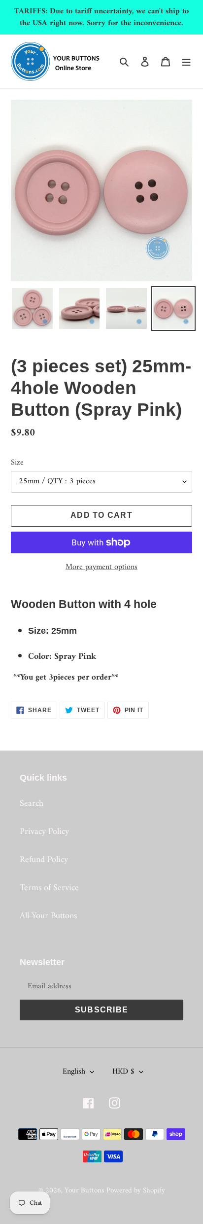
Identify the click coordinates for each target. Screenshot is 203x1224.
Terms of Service (49, 888)
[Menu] (186, 61)
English (74, 1072)
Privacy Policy (44, 831)
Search (31, 803)
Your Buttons (84, 1190)
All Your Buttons (48, 916)
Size (17, 462)
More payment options (101, 567)
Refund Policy (44, 859)
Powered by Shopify (135, 1190)
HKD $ (123, 1072)
